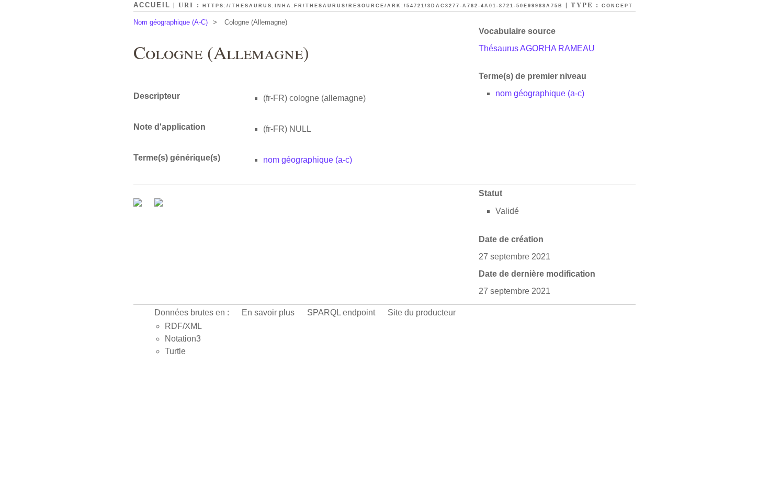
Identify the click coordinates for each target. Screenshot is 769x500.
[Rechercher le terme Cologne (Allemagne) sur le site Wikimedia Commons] (138, 203)
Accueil (152, 5)
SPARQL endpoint (341, 312)
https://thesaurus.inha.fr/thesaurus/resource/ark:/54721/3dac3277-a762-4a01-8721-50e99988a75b (382, 5)
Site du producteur (422, 312)
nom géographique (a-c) (539, 93)
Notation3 (183, 338)
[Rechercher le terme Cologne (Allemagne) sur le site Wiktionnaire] (158, 203)
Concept (617, 5)
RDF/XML (183, 326)
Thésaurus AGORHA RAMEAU (537, 48)
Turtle (175, 351)
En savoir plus (268, 312)
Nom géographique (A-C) (170, 22)
